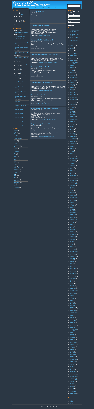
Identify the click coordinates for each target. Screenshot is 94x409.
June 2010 (72, 349)
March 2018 (72, 210)
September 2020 (73, 163)
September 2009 (73, 363)
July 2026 (72, 47)
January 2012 (73, 322)
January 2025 (73, 75)
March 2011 (72, 335)
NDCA (71, 400)
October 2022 (73, 121)
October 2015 (73, 254)
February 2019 (73, 194)
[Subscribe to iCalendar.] (19, 13)
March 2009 (72, 369)
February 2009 (73, 371)
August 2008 (72, 381)
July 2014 (72, 280)
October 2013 (73, 293)
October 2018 (73, 200)
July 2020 (72, 167)
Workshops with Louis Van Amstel (41, 67)
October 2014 (73, 275)
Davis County (17, 146)
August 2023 (72, 104)
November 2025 (73, 58)
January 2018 (73, 214)
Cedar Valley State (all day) (20, 105)
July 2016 (72, 241)
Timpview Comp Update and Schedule (43, 124)
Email (70, 21)
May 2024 (72, 89)
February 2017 (73, 229)
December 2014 (73, 271)
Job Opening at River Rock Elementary (74, 35)
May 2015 (72, 263)
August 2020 (72, 165)
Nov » (24, 13)
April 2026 (72, 50)
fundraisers (16, 151)
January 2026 (73, 55)
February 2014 (73, 286)
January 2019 (73, 195)
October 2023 (73, 101)
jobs (15, 154)
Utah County (16, 182)
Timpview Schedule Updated (40, 25)
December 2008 (73, 374)
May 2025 (72, 69)
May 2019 (72, 188)
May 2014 (72, 281)
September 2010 (73, 344)
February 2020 (73, 175)
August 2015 (72, 258)
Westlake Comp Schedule (39, 95)
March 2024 (72, 92)
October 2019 (73, 182)
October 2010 (20, 14)
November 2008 (73, 376)
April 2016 (72, 244)
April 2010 (72, 351)
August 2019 (72, 185)
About (58, 7)
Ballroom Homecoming (74, 30)
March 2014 (72, 285)
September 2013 (73, 295)
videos (15, 185)
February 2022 (73, 134)
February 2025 (73, 74)
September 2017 (73, 219)
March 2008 (72, 390)
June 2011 (72, 334)
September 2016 (73, 237)
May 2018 (72, 207)
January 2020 (73, 177)
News (15, 159)
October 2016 (73, 236)
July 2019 (72, 187)
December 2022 (73, 118)
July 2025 (72, 65)
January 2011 (72, 339)
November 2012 (73, 308)
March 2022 (72, 133)
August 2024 (72, 84)
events (15, 148)
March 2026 (72, 52)
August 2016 (72, 239)
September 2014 (73, 276)
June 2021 (72, 148)
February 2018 (73, 212)
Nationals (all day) (19, 109)
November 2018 (73, 199)
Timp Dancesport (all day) (20, 36)
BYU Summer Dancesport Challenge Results (75, 40)
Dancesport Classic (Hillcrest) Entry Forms (44, 108)
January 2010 (73, 356)
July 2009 (72, 366)
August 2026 (72, 45)
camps (15, 135)
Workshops (16, 187)
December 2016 (73, 232)
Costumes (16, 143)
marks (15, 158)
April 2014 (72, 283)
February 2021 (73, 155)
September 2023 (73, 102)
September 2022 (73, 123)
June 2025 (72, 67)
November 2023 (73, 99)
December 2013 (73, 290)
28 (21, 23)
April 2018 (72, 209)
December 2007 (73, 395)
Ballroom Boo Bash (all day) (21, 64)
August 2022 (72, 124)
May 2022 (72, 129)
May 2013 (72, 300)
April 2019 (72, 190)
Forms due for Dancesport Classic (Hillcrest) (45, 54)
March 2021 (72, 153)
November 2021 (73, 139)
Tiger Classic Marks (37, 11)
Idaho (15, 153)
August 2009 (72, 364)
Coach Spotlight (17, 138)
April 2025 (72, 70)
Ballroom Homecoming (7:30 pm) (22, 32)
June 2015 (72, 261)
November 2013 (73, 292)
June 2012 (72, 317)
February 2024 (73, 94)
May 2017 (72, 224)
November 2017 (73, 216)
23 (24, 21)
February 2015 (73, 268)
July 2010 (72, 347)
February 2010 (73, 354)
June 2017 (72, 222)
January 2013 (73, 307)
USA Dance (16, 180)
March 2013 (72, 303)
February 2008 (73, 391)
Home (16, 7)
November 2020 (73, 160)
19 (18, 21)
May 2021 (72, 150)
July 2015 (72, 259)
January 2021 (73, 156)
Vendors (52, 7)
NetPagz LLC (54, 406)
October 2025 (73, 60)
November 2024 (73, 79)
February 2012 (73, 320)
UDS (15, 177)
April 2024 (72, 90)
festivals (16, 150)
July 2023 (72, 106)
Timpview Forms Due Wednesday (41, 82)
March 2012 (72, 319)
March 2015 (72, 266)
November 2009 (73, 359)
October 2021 (73, 141)
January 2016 (73, 249)
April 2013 (72, 302)
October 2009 (73, 361)
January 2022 (73, 136)
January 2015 (73, 270)
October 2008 (73, 378)
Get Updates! (31, 7)
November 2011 (73, 325)
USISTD (71, 403)
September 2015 (73, 256)
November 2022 (73, 119)
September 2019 (73, 183)
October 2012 (73, 310)
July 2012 (72, 315)
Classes (15, 137)
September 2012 (73, 312)
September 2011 (73, 329)
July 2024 (72, 85)
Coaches (23, 7)
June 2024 (72, 87)
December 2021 (73, 138)
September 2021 (73, 143)
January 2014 (73, 288)
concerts (16, 141)
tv (14, 174)
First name (71, 14)
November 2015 (73, 253)
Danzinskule (16, 145)
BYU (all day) (18, 68)
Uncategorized (17, 179)
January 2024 (73, 96)
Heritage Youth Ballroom (75, 37)
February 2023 (73, 114)
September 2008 (73, 379)
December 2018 (73, 197)
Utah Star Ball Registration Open (73, 32)
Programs (39, 7)
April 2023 (72, 111)
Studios (15, 172)
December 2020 (73, 158)
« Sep (15, 13)
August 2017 (72, 221)
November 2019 (73, 180)
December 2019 (73, 178)
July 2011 (72, 332)
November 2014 (73, 273)
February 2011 (73, 337)
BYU (15, 132)
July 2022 (72, 126)
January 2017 (73, 231)
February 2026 (73, 53)
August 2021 (72, 145)
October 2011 (72, 327)
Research (16, 162)
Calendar (16, 133)
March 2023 (72, 112)
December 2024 (73, 77)
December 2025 (73, 57)
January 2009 (73, 373)
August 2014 (72, 278)
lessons (15, 156)
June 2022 (72, 128)
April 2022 (72, 131)
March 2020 (72, 173)
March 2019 (72, 192)
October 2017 (73, 217)
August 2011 (72, 330)
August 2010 (72, 346)
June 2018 (72, 205)
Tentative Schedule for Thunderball (42, 40)
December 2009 (73, 357)
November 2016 (73, 234)
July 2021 (72, 146)
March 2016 (72, 246)
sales (15, 166)
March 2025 (72, 72)
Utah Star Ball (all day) (19, 38)
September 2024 (73, 82)
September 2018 (73, 202)
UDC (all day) (18, 101)
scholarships (16, 169)
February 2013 (73, 305)
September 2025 (73, 62)
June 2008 (72, 384)
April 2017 (72, 226)
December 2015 (73, 251)
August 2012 (72, 314)
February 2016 (73, 248)
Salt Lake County (17, 167)
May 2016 (72, 243)
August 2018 (72, 204)
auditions (16, 130)
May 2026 (72, 48)
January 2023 (73, 116)
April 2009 (72, 368)
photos (15, 161)
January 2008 (73, 393)
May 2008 (72, 386)
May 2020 (72, 170)
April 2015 (72, 265)
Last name (71, 18)
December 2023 (73, 97)
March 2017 (72, 227)
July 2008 (72, 383)
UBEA (46, 7)
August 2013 (72, 297)
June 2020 (72, 168)
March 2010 (72, 352)
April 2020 (72, 172)
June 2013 (72, 298)
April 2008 (72, 388)
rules (15, 164)
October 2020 (73, 161)
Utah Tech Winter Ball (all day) (21, 57)
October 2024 (73, 80)
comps (15, 140)
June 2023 (72, 107)
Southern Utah (17, 171)
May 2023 (72, 109)
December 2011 (73, 324)
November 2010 (73, 341)
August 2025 (72, 63)
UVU (15, 183)
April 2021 (72, 151)
